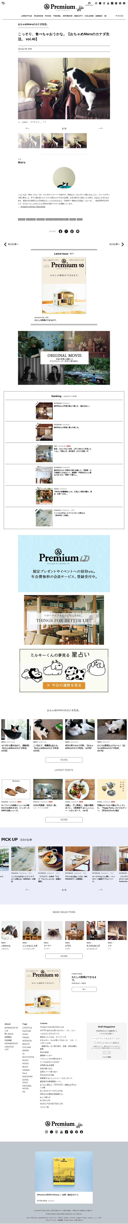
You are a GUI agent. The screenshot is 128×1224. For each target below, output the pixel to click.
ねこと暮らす (45, 1097)
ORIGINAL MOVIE (27, 1087)
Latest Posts (64, 770)
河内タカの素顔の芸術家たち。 (52, 1094)
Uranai (26, 1070)
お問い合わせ (78, 1220)
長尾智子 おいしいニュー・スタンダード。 (57, 1078)
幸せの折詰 (44, 1052)
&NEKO (99, 16)
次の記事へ (114, 244)
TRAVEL (57, 16)
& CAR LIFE (45, 1100)
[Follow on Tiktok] (112, 3)
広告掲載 (8, 1040)
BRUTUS (34, 1218)
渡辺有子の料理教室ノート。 (51, 1081)
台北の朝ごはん (46, 1068)
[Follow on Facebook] (124, 3)
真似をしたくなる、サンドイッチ (53, 1037)
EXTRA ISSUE (25, 1081)
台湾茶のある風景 (47, 1065)
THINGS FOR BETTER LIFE (52, 1027)
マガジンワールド (51, 1220)
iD (105, 16)
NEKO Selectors (64, 912)
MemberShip (11, 1043)
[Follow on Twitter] (100, 3)
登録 (106, 1053)
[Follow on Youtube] (108, 3)
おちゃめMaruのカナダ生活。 (33, 24)
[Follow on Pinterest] (120, 3)
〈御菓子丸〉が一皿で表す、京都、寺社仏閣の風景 (58, 1047)
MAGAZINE (27, 1076)
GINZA (60, 1218)
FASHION (38, 16)
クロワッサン (53, 1218)
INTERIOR (67, 16)
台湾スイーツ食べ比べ (49, 1072)
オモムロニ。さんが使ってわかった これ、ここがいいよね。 (58, 1041)
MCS (99, 1218)
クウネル (72, 1218)
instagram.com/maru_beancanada (33, 207)
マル (80, 219)
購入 (84, 989)
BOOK (25, 1067)
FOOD (48, 16)
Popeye (78, 1218)
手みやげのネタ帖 (47, 1075)
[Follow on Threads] (104, 3)
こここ (95, 1218)
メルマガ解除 (106, 1057)
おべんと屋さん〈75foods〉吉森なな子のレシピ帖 (58, 1086)
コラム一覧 (44, 1107)
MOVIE (25, 1063)
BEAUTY (78, 16)
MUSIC (25, 1060)
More (64, 759)
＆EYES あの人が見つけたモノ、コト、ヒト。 (58, 1030)
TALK (24, 1073)
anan (28, 1218)
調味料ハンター (46, 1055)
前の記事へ (13, 244)
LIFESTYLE (26, 16)
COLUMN (89, 16)
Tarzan (84, 1218)
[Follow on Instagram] (96, 3)
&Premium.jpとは (11, 1029)
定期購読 (8, 1037)
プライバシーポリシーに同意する (108, 1043)
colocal (90, 1218)
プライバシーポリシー (114, 1046)
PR (23, 1092)
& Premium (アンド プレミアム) (64, 7)
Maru (22, 161)
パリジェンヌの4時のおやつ (51, 1059)
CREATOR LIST (89, 5)
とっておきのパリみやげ (49, 1062)
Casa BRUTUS (43, 1218)
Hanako (66, 1218)
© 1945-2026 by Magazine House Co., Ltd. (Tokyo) (64, 1214)
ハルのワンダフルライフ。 (50, 1034)
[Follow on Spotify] (116, 3)
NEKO (22, 219)
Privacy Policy (68, 1220)
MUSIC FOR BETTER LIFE (51, 1104)
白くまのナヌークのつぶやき (51, 1091)
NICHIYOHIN (28, 1057)
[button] (27, 128)
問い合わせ (9, 1034)
